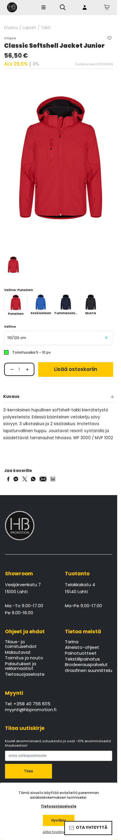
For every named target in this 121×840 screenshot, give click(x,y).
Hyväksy (58, 820)
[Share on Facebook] (8, 479)
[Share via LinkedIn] (53, 479)
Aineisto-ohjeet (82, 647)
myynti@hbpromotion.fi (30, 710)
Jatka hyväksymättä (59, 832)
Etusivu (11, 27)
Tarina (71, 642)
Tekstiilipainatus (82, 659)
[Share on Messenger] (16, 479)
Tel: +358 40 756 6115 (28, 704)
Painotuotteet (81, 653)
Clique (10, 38)
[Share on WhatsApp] (33, 479)
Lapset (29, 27)
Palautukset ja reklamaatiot (20, 666)
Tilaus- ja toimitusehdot (21, 644)
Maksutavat (18, 652)
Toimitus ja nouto (24, 658)
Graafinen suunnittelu (88, 670)
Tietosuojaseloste (25, 674)
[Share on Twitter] (24, 479)
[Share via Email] (43, 479)
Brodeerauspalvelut (86, 665)
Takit (46, 27)
